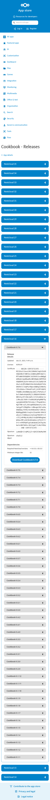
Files (9, 68)
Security (11, 118)
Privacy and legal (27, 791)
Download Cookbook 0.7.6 (25, 462)
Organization (13, 106)
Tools (9, 131)
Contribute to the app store (27, 786)
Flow (9, 137)
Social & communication (19, 125)
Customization (14, 55)
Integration (12, 80)
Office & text (13, 99)
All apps (11, 36)
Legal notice (27, 796)
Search (10, 112)
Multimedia (12, 93)
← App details (7, 155)
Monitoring (12, 87)
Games (10, 74)
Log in (17, 29)
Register (32, 29)
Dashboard (12, 62)
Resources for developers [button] (25, 16)
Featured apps (14, 43)
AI (8, 49)
